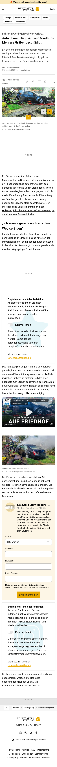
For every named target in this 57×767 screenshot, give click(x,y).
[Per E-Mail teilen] (39, 81)
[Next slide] (49, 111)
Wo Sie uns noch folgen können (31, 739)
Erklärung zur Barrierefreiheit (35, 754)
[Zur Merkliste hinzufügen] (53, 81)
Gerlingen (8, 18)
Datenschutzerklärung (19, 358)
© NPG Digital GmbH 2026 (28, 725)
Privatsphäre (14, 750)
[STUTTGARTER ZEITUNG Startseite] (28, 9)
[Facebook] (36, 733)
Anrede (8, 536)
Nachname (9, 561)
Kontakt (23, 757)
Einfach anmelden (28, 594)
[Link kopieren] (27, 81)
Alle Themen (20, 22)
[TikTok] (31, 733)
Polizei (45, 18)
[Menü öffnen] (3, 9)
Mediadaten (14, 754)
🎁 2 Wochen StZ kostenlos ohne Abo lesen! (28, 2)
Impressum (34, 757)
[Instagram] (20, 733)
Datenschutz (43, 750)
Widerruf (46, 757)
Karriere (25, 750)
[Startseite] (6, 708)
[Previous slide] (43, 111)
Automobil (8, 22)
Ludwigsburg (35, 18)
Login (52, 9)
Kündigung (12, 757)
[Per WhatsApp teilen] (45, 81)
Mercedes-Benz (20, 18)
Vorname (9, 549)
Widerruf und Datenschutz (41, 587)
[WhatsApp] (26, 733)
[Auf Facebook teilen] (33, 81)
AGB (33, 750)
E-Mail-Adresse (11, 573)
